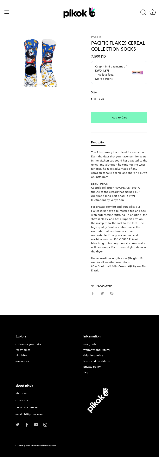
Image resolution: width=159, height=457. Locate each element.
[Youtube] (36, 424)
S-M (93, 98)
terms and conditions (96, 361)
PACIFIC (96, 37)
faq (85, 372)
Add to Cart (119, 117)
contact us (22, 400)
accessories (22, 361)
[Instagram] (45, 424)
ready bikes (23, 349)
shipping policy (93, 355)
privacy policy (92, 366)
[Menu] (7, 12)
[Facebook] (27, 424)
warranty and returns (96, 349)
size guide (89, 344)
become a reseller (27, 407)
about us (21, 393)
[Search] (143, 12)
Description (98, 142)
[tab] (100, 142)
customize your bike (28, 344)
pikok (27, 445)
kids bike (21, 355)
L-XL (101, 98)
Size (94, 92)
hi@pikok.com (33, 414)
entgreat (51, 445)
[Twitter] (17, 424)
